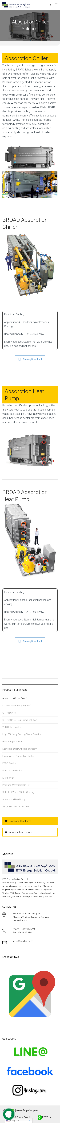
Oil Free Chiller (9, 713)
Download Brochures (20, 821)
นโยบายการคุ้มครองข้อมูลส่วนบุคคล (20, 1110)
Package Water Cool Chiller (15, 785)
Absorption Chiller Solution (15, 698)
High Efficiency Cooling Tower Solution (21, 734)
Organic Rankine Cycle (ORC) (16, 705)
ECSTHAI (46, 1117)
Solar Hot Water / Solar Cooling (18, 792)
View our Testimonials (20, 832)
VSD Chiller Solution (12, 727)
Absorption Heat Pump (13, 799)
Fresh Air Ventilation (12, 770)
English (14, 1120)
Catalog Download (32, 359)
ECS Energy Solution (21, 1117)
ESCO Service (9, 763)
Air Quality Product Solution (16, 806)
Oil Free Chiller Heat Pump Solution (19, 720)
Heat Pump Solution (12, 741)
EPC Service (8, 777)
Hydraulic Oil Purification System (18, 756)
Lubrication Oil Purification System (19, 749)
